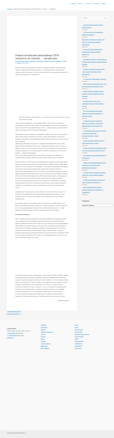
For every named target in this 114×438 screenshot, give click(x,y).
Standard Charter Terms (82, 334)
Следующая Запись (13, 314)
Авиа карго (44, 346)
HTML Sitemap (79, 336)
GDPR (76, 339)
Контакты (96, 3)
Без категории (19, 61)
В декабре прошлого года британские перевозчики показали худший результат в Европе (94, 62)
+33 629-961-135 (12, 333)
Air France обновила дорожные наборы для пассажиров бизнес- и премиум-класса (92, 113)
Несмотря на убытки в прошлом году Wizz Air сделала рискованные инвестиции (93, 42)
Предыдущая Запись (14, 311)
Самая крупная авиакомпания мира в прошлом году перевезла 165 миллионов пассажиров (94, 165)
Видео (104, 3)
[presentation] (83, 4)
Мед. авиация (45, 348)
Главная (72, 3)
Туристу (43, 336)
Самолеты (44, 327)
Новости (88, 3)
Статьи (64, 61)
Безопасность (79, 341)
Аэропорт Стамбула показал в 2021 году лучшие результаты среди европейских (93, 72)
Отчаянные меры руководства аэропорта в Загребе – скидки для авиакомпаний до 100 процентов (92, 123)
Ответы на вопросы (47, 332)
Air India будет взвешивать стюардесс (94, 79)
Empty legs (78, 348)
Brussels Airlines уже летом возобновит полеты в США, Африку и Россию (93, 103)
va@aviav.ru (10, 338)
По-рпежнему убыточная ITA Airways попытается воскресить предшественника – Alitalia (94, 133)
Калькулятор (78, 346)
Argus (76, 327)
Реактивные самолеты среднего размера (48, 61)
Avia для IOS (78, 332)
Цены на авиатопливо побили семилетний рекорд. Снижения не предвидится (92, 190)
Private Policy (79, 329)
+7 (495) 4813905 (12, 335)
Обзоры (43, 329)
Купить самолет (46, 343)
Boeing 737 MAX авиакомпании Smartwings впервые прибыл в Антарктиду (92, 52)
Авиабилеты (78, 343)
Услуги (80, 3)
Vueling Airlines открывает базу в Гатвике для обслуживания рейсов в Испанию (93, 94)
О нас (76, 325)
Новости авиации (30, 61)
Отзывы (43, 341)
